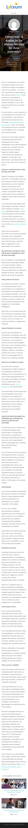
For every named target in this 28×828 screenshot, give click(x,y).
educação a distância (19, 224)
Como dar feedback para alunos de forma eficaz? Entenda (14, 791)
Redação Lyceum (14, 31)
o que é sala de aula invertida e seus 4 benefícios (13, 766)
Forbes (18, 95)
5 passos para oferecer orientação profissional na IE (14, 811)
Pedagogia (16, 62)
